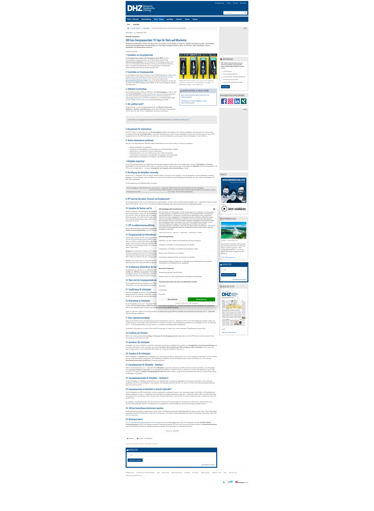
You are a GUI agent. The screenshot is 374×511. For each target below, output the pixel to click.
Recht (128, 24)
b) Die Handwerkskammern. (230, 74)
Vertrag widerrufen (134, 475)
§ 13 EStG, (129, 96)
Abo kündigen (177, 472)
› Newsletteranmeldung (208, 465)
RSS (225, 472)
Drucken (130, 438)
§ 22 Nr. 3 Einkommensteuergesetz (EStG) (139, 239)
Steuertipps (136, 24)
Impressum (130, 472)
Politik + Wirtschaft (133, 19)
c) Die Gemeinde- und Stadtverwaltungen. (234, 77)
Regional (195, 19)
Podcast (235, 3)
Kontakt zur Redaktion (144, 438)
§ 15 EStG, (158, 96)
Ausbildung (170, 19)
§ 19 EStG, (132, 99)
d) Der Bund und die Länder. (230, 79)
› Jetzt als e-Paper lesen (228, 332)
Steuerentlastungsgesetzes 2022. (137, 81)
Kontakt (195, 472)
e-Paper (228, 3)
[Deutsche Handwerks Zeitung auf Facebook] (224, 101)
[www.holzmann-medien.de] (240, 482)
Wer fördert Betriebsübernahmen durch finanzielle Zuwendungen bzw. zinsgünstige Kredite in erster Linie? (232, 65)
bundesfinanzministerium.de (180, 119)
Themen (187, 19)
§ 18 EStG (145, 98)
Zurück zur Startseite (171, 431)
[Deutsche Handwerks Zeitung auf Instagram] (230, 101)
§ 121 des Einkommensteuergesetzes (138, 422)
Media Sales (205, 472)
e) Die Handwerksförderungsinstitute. (233, 82)
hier (203, 328)
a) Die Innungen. (227, 71)
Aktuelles (233, 472)
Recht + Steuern (159, 19)
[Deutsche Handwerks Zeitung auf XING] (244, 101)
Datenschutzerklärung (145, 472)
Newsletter (243, 3)
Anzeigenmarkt (219, 3)
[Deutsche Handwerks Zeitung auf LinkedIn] (237, 101)
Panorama (179, 19)
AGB (158, 472)
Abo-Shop (165, 472)
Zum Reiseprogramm (228, 257)
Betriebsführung (146, 19)
